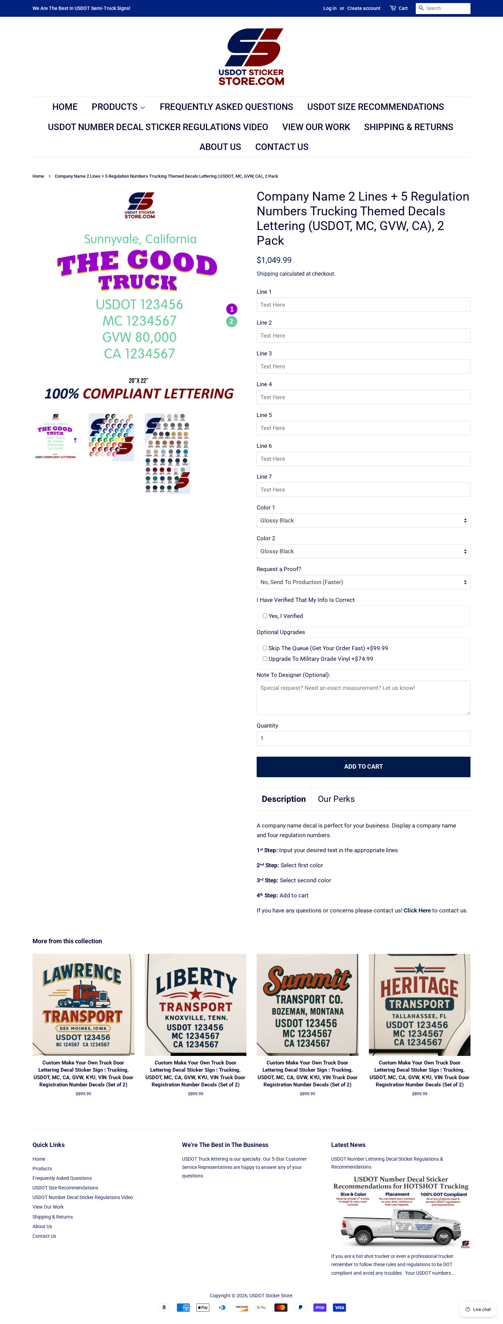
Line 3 (264, 353)
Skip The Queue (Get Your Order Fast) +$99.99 (327, 648)
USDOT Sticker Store (270, 1296)
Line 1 (264, 291)
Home (65, 107)
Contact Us (282, 147)
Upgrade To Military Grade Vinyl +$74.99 (320, 658)
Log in (330, 8)
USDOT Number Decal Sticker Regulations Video (158, 127)
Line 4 (264, 384)
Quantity (267, 725)
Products (116, 107)
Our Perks (336, 799)
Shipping (267, 273)
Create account (364, 8)
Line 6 (264, 445)
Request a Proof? (279, 569)
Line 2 (264, 322)
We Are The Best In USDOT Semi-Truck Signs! (81, 8)
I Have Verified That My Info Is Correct (306, 599)
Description (284, 799)
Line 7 (264, 476)
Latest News (348, 1144)
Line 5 (264, 415)
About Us (220, 147)
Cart (403, 8)
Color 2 (266, 538)
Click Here (417, 910)
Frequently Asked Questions (226, 107)
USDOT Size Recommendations (375, 107)
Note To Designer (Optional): (293, 674)
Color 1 (266, 507)
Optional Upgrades (281, 632)
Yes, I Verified (285, 616)
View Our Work (316, 127)
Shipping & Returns (408, 127)
